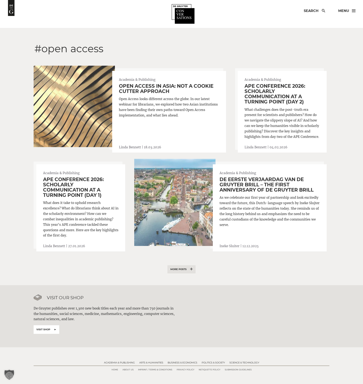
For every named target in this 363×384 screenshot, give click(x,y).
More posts (178, 269)
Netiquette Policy (209, 369)
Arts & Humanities (151, 362)
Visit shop (43, 329)
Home (115, 369)
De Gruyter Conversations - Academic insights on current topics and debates (11, 8)
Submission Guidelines (238, 369)
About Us (128, 369)
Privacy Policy (185, 369)
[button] (9, 375)
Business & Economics (182, 362)
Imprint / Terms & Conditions (155, 369)
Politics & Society (213, 362)
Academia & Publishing (119, 362)
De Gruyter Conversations (183, 14)
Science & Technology (244, 362)
